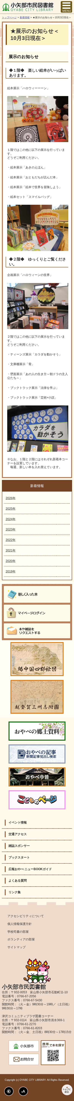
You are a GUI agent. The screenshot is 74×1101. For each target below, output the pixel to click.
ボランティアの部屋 (21, 939)
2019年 (11, 571)
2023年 (11, 529)
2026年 (11, 498)
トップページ (9, 17)
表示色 (9, 1091)
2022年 (11, 540)
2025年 (11, 508)
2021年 (11, 550)
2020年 (11, 561)
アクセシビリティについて (25, 916)
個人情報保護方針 (19, 923)
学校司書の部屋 (18, 931)
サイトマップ (16, 947)
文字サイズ (23, 1091)
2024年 (11, 519)
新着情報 (25, 17)
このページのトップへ (66, 1089)
